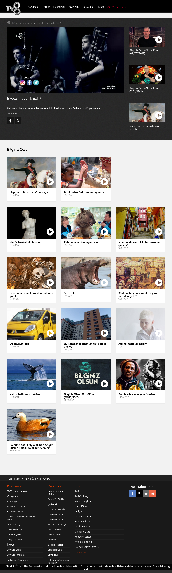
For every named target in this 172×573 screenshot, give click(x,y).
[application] (86, 286)
